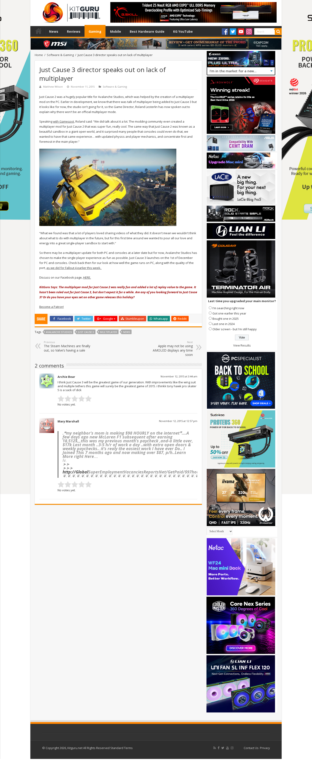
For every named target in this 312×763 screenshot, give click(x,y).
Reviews (73, 31)
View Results (242, 345)
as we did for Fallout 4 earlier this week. (74, 268)
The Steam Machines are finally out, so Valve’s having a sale (67, 346)
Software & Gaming (60, 55)
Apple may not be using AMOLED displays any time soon (173, 348)
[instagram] (232, 748)
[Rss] (214, 748)
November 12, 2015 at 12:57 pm (178, 421)
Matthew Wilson (53, 86)
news (126, 332)
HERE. (87, 277)
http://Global (75, 472)
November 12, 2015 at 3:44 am (179, 376)
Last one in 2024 (223, 324)
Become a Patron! (51, 307)
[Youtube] (241, 31)
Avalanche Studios (59, 332)
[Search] (278, 31)
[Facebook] (225, 31)
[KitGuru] (70, 11)
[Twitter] (233, 31)
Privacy (265, 748)
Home (39, 31)
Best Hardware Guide (147, 31)
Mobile (115, 31)
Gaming (95, 31)
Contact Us (251, 748)
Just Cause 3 (86, 332)
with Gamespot (63, 121)
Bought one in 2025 (225, 319)
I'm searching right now (228, 308)
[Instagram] (249, 31)
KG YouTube (183, 31)
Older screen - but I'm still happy (234, 329)
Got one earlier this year (229, 313)
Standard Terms (121, 748)
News (53, 31)
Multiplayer (108, 332)
